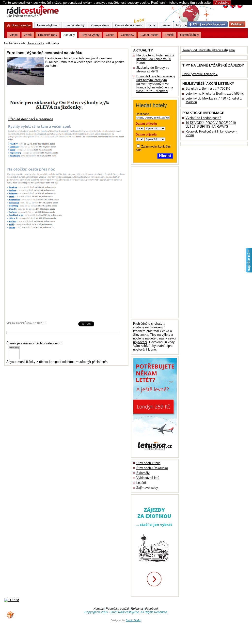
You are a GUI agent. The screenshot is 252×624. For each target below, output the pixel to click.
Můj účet (182, 25)
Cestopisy (127, 35)
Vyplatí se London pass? (203, 118)
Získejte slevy (100, 25)
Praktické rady (47, 35)
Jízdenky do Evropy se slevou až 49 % (152, 69)
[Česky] (225, 7)
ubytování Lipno (144, 349)
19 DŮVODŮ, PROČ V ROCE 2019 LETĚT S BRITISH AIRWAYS (211, 124)
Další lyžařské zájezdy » (200, 74)
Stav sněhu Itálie (148, 463)
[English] (233, 7)
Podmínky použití (117, 608)
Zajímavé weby (147, 487)
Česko (110, 35)
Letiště (141, 483)
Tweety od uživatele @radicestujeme (208, 50)
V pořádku (222, 2)
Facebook (151, 608)
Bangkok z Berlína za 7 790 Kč (208, 88)
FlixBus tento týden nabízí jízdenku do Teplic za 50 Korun (155, 59)
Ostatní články (189, 35)
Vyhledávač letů (147, 478)
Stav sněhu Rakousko (152, 468)
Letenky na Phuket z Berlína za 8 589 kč (215, 93)
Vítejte (13, 35)
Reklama (137, 608)
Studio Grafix (133, 620)
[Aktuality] (14, 347)
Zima (151, 25)
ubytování (140, 342)
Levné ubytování (48, 25)
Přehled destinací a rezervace (30, 119)
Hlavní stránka (35, 43)
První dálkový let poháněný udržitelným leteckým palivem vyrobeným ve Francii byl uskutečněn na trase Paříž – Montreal (155, 83)
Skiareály (143, 473)
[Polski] (240, 7)
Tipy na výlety (90, 35)
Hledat (165, 156)
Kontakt (99, 608)
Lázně (165, 25)
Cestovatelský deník (128, 25)
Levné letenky (75, 25)
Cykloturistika (149, 35)
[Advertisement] (120, 42)
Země (28, 35)
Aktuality (69, 35)
